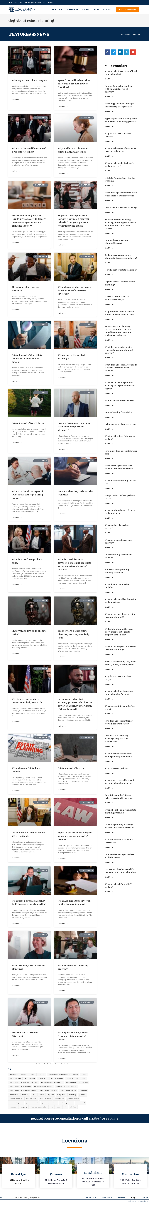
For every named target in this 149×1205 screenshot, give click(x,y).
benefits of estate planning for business (63, 1074)
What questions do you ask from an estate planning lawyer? (73, 1036)
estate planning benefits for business (24, 1082)
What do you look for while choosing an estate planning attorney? (119, 350)
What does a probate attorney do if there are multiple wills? (29, 902)
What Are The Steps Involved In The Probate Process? (74, 902)
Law (34, 1095)
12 (67, 1063)
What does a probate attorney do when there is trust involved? (121, 194)
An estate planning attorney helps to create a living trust (119, 797)
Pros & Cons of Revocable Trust (120, 400)
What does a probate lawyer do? (120, 424)
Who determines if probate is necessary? (119, 841)
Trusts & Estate (25, 9)
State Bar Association (39, 1107)
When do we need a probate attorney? (118, 541)
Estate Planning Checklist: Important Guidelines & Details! (27, 358)
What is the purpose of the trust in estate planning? (120, 648)
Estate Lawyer (30, 1078)
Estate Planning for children (20, 1087)
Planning (72, 1095)
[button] (107, 52)
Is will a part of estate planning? (121, 269)
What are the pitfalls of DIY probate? (118, 886)
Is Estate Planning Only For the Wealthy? (75, 493)
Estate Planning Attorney (76, 1078)
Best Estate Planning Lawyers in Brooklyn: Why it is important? (120, 663)
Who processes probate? (116, 768)
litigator (51, 1095)
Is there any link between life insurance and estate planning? (120, 871)
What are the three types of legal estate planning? (121, 73)
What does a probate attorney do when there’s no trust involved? (74, 290)
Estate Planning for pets (43, 1087)
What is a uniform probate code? (27, 561)
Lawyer (41, 1095)
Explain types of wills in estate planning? (120, 283)
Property (24, 1107)
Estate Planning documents (52, 1082)
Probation (13, 1107)
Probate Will (80, 1103)
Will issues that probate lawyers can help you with (27, 700)
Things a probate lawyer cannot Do (25, 288)
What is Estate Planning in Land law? (120, 482)
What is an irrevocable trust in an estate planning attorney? (120, 782)
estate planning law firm (23, 11)
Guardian (83, 1091)
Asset (32, 1074)
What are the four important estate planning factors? (119, 693)
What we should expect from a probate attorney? (120, 512)
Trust (58, 1107)
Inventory (25, 1095)
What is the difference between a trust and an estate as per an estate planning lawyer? (74, 564)
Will (65, 1107)
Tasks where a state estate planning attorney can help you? (73, 634)
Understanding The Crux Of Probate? (118, 556)
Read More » (17, 99)
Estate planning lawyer (71, 768)
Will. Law (73, 1107)
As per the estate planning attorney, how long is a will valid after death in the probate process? (121, 224)
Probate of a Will (32, 1103)
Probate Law (59, 1099)
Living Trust (61, 1095)
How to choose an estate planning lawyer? (116, 242)
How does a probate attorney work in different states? (119, 722)
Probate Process (66, 1103)
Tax (52, 1107)
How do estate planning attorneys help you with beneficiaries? (116, 738)
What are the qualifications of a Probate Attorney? (29, 150)
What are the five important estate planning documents (118, 755)
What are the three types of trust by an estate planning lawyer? (27, 495)
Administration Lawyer (18, 1074)
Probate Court (31, 1099)
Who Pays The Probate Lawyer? (29, 80)
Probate (82, 1095)
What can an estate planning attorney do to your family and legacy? (120, 385)
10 (61, 1063)
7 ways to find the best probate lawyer (120, 497)
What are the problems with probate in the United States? (119, 467)
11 (64, 1063)
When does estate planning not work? (120, 708)
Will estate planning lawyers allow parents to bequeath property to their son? (119, 632)
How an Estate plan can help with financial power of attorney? (74, 426)
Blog (96, 9)
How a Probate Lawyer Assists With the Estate (29, 834)
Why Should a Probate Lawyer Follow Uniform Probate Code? (119, 313)
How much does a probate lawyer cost (121, 452)
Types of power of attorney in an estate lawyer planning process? (75, 836)
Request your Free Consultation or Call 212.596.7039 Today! (74, 1118)
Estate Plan (43, 1078)
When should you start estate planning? (28, 967)
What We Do (72, 9)
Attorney (41, 1074)
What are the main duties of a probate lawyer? (119, 165)
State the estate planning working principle (117, 571)
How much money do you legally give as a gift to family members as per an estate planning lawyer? (29, 221)
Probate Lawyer (73, 1099)
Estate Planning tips (68, 1091)
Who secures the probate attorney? (72, 356)
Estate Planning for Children (28, 423)
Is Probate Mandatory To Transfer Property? (117, 298)
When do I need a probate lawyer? (117, 527)
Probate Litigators (16, 1103)
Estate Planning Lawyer (48, 1091)
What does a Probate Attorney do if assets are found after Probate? (121, 367)
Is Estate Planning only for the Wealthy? (120, 179)
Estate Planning (57, 1078)
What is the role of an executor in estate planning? (120, 616)
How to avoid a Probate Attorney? (25, 1034)
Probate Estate (45, 1099)
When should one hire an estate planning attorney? (120, 811)
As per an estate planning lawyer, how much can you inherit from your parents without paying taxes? (73, 221)
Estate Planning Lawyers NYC (28, 1197)
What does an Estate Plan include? (26, 769)
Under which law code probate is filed (29, 632)
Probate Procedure (49, 1103)
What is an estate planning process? (73, 967)
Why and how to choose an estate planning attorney (73, 150)
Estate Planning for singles (66, 1087)
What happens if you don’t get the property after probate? (119, 105)
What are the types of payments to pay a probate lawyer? (120, 150)
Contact (107, 9)
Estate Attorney (15, 1078)
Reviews (85, 9)
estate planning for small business (23, 1091)
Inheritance (14, 1095)
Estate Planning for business (77, 1082)
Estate (84, 1074)
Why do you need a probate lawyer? (118, 678)
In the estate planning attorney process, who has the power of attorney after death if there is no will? (75, 704)
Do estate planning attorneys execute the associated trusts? (119, 826)
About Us (56, 9)
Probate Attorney (16, 1099)
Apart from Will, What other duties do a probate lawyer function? (74, 84)
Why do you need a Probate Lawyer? (118, 135)
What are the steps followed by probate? (120, 438)
